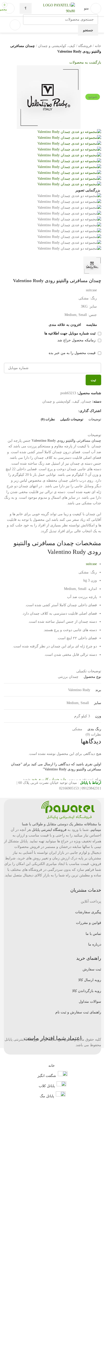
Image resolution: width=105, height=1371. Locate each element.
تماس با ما (93, 934)
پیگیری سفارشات (88, 912)
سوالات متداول (90, 1001)
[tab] (94, 419)
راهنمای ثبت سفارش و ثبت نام (78, 1012)
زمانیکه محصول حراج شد (77, 340)
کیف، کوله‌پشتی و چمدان (56, 46)
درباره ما (94, 944)
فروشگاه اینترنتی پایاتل (49, 830)
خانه (98, 46)
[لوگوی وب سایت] (75, 8)
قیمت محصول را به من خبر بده (73, 353)
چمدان (86, 401)
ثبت (93, 380)
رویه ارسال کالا (89, 980)
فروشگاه (85, 46)
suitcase (91, 564)
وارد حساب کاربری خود (48, 779)
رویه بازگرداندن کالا (86, 991)
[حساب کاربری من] (15, 25)
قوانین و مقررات (88, 923)
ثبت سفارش (92, 969)
